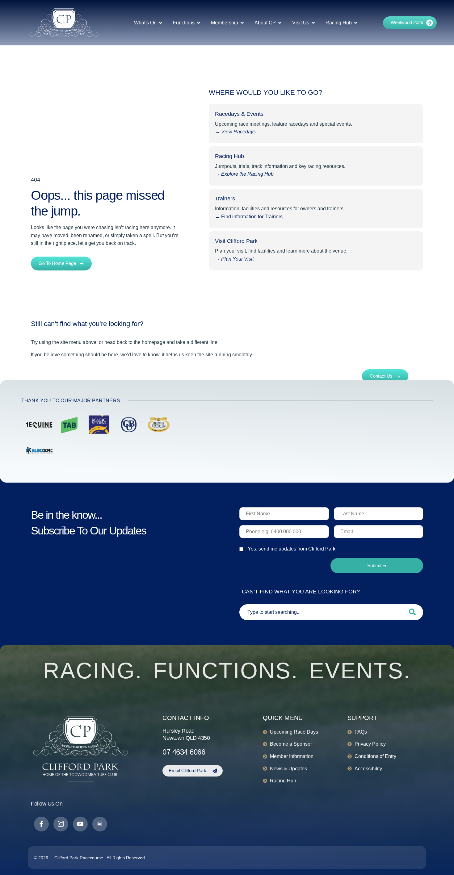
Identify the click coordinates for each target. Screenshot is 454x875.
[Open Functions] (198, 23)
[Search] (412, 612)
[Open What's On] (160, 23)
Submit (377, 565)
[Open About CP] (279, 23)
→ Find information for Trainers (249, 216)
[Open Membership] (242, 23)
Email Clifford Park (187, 770)
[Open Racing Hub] (355, 23)
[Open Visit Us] (313, 23)
